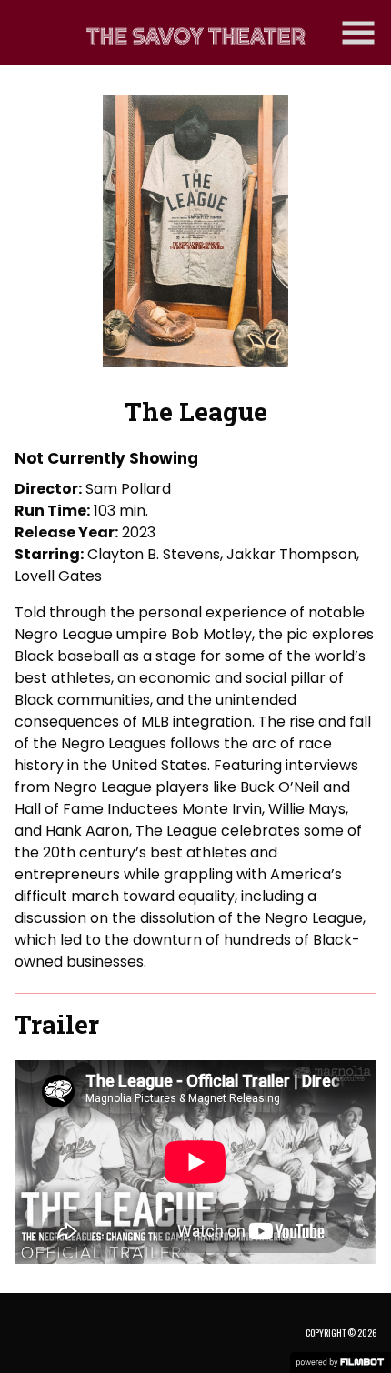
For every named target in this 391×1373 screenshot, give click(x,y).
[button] (358, 32)
